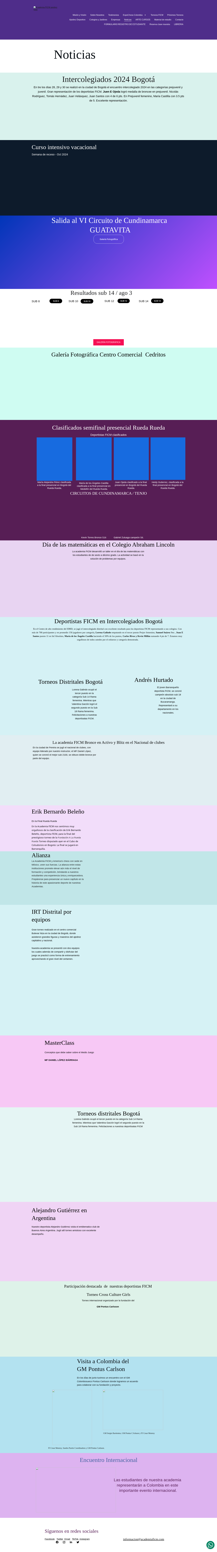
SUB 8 (56, 301)
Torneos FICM (157, 15)
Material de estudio (162, 20)
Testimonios (113, 15)
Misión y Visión (79, 15)
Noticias (127, 20)
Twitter (60, 1539)
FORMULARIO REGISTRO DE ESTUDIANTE (125, 24)
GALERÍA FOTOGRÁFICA (108, 342)
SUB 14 (157, 301)
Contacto (179, 20)
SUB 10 (87, 301)
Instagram (85, 1539)
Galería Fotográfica (109, 239)
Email (67, 1539)
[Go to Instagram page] (65, 1542)
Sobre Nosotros (97, 15)
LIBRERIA (178, 24)
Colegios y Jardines (98, 20)
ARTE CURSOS (142, 20)
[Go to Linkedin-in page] (72, 1542)
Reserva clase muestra (160, 24)
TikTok (75, 1539)
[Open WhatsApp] (210, 1545)
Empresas (115, 20)
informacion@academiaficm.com (143, 1539)
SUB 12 (123, 301)
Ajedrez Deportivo (77, 20)
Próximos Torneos (175, 15)
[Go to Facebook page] (58, 1542)
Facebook (50, 1539)
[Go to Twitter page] (78, 1542)
